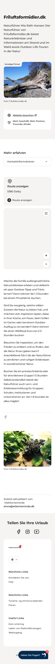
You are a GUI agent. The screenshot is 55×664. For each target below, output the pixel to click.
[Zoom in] (46, 255)
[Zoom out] (46, 264)
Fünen (12, 605)
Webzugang (15, 632)
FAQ (11, 582)
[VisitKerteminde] (15, 546)
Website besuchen (23, 115)
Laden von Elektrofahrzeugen (25, 628)
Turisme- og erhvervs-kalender (26, 600)
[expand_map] (46, 213)
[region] (27, 238)
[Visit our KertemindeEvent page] (36, 531)
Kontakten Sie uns (19, 577)
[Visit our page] (18, 531)
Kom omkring (16, 624)
